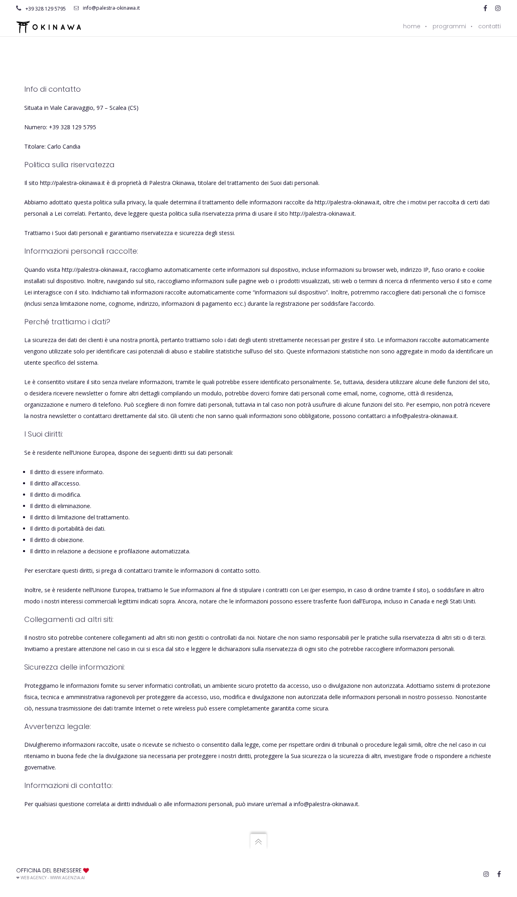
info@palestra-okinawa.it (111, 7)
